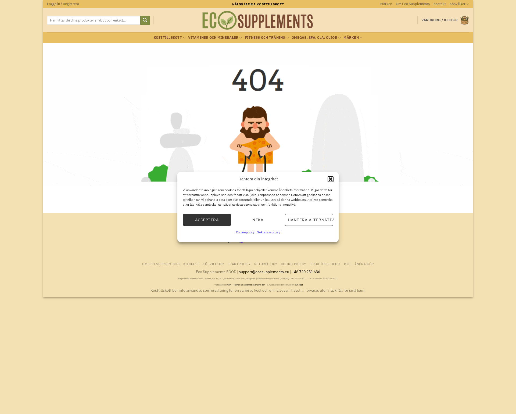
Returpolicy (265, 264)
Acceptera (207, 219)
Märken (386, 4)
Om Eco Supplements (413, 4)
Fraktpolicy (239, 264)
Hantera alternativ (310, 219)
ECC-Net (299, 284)
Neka (258, 219)
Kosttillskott (168, 37)
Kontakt (439, 4)
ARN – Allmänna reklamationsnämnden (246, 284)
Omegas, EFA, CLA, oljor (314, 37)
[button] (330, 179)
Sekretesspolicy (268, 232)
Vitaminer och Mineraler (213, 37)
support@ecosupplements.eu (264, 271)
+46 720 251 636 (306, 271)
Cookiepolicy (245, 232)
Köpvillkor (457, 4)
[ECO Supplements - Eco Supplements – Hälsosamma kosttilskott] (258, 20)
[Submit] (144, 20)
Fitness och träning (265, 37)
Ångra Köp (364, 264)
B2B (347, 264)
